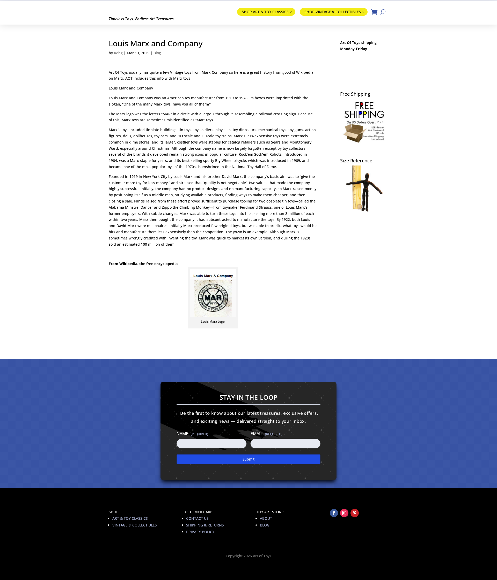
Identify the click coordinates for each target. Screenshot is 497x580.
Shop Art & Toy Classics (265, 11)
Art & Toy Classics (130, 518)
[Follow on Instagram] (344, 513)
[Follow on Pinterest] (354, 513)
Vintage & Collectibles (134, 525)
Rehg (118, 52)
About (266, 518)
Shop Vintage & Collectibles (332, 11)
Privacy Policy (200, 531)
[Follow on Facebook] (334, 513)
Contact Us (197, 518)
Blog (157, 52)
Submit (249, 459)
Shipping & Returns (205, 525)
